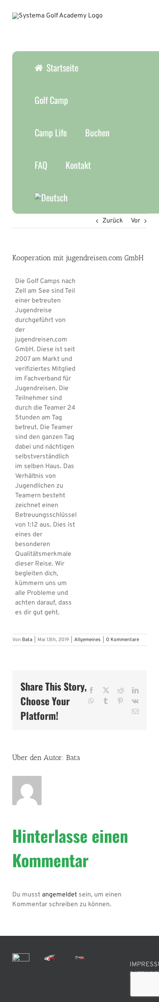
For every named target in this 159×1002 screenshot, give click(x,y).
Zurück (112, 221)
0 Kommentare (122, 640)
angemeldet (59, 895)
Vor (135, 221)
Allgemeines (87, 640)
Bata (27, 640)
